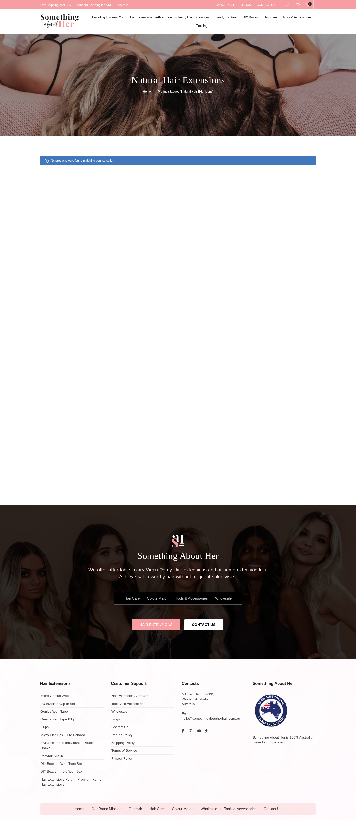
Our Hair (135, 809)
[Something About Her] (60, 26)
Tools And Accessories (128, 704)
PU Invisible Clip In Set (57, 704)
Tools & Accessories (192, 598)
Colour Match (157, 598)
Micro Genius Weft (54, 696)
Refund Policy (121, 735)
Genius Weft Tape (54, 711)
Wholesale (223, 598)
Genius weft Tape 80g (57, 719)
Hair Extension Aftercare (129, 696)
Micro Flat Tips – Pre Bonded (62, 735)
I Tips (44, 727)
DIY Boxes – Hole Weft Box (61, 771)
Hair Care (132, 598)
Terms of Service (124, 751)
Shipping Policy (123, 743)
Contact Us (119, 727)
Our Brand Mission (106, 809)
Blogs (115, 719)
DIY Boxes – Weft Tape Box (61, 763)
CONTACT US (204, 625)
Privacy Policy (121, 758)
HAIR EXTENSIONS (156, 625)
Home (147, 91)
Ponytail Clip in (51, 756)
